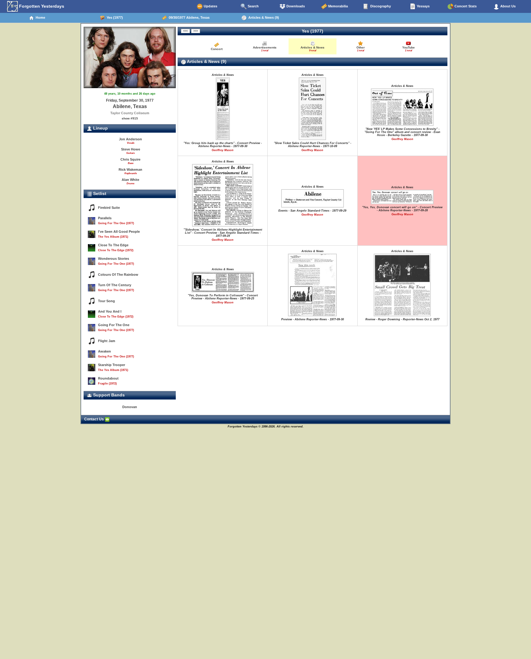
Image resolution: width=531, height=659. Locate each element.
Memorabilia (337, 6)
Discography (380, 6)
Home (39, 17)
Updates (210, 6)
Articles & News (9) (262, 17)
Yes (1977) (114, 17)
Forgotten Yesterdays (41, 6)
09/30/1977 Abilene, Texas (188, 17)
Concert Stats (465, 6)
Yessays (423, 6)
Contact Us (94, 419)
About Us (507, 6)
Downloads (295, 6)
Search (253, 6)
